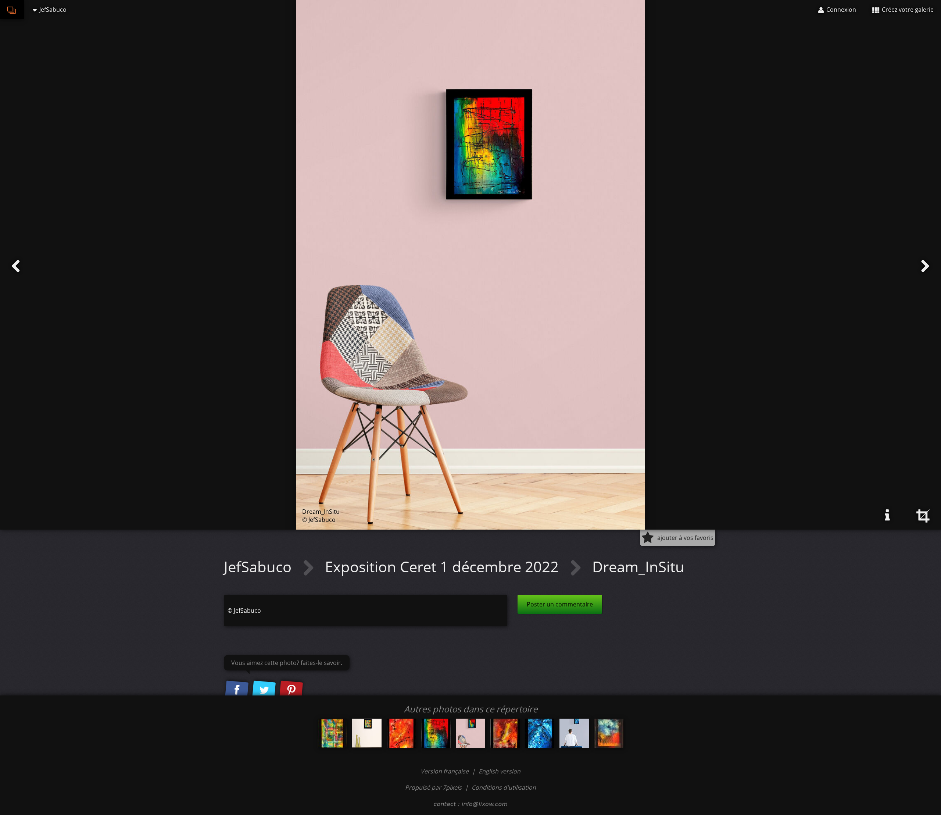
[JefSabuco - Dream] (436, 733)
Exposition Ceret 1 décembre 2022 (443, 566)
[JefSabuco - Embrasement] (505, 733)
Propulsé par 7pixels (433, 787)
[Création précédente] (16, 266)
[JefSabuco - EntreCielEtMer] (539, 733)
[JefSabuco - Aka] (401, 733)
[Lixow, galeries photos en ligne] (12, 9)
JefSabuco (259, 566)
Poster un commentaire (560, 604)
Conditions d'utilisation (504, 787)
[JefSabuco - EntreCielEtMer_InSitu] (574, 733)
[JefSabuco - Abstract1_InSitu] (367, 733)
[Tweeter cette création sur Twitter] (264, 690)
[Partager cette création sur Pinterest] (291, 690)
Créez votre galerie (907, 10)
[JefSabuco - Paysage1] (608, 733)
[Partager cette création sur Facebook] (236, 690)
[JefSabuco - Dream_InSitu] (470, 733)
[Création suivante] (925, 266)
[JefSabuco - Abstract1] (332, 733)
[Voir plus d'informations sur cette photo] (887, 515)
